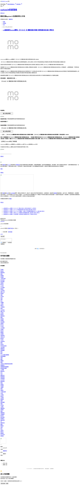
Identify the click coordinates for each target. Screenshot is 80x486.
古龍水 (2, 430)
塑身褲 (2, 433)
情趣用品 (2, 408)
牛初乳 (2, 339)
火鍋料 (2, 304)
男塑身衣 (18, 164)
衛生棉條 (2, 417)
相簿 (4, 21)
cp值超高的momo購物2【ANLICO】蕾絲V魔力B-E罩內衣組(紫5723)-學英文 (19, 208)
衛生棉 (2, 415)
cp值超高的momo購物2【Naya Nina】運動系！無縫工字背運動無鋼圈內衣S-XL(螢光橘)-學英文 (23, 211)
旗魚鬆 (55, 193)
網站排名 (2, 371)
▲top (1, 234)
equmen (9, 164)
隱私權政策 (47, 468)
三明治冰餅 (3, 278)
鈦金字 (2, 396)
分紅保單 (2, 347)
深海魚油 (2, 341)
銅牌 (1, 388)
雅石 (1, 351)
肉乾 (1, 299)
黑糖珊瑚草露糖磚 (4, 366)
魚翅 (1, 308)
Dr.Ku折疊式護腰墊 (4, 354)
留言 (12, 228)
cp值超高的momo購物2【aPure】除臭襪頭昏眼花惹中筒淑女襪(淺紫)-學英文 (19, 209)
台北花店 (2, 379)
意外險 (2, 344)
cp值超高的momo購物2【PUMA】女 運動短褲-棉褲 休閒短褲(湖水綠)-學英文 (28, 30)
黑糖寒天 (2, 365)
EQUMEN (2, 434)
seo (1, 421)
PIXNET (30, 468)
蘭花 (1, 353)
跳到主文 (2, 13)
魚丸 (1, 301)
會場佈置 (2, 378)
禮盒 (11, 198)
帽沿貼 (2, 271)
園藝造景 (2, 348)
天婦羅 (2, 302)
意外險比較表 (3, 345)
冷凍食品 (2, 307)
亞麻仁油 (2, 336)
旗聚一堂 (2, 292)
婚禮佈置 (2, 376)
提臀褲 (2, 435)
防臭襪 (2, 277)
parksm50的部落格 (8, 10)
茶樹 (1, 427)
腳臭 (1, 274)
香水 (1, 428)
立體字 (2, 387)
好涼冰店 (2, 280)
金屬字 (2, 390)
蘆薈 (1, 424)
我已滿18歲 (3, 483)
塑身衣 (2, 156)
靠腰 (1, 357)
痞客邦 (9, 228)
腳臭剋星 (2, 272)
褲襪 (1, 400)
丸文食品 (13, 193)
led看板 (2, 397)
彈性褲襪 (2, 402)
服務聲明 (52, 468)
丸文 (7, 193)
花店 (1, 373)
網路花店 (2, 375)
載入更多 (2, 236)
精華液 (2, 425)
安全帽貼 (2, 281)
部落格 (4, 23)
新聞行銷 (2, 422)
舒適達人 (2, 418)
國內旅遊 (10, 231)
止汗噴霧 (2, 287)
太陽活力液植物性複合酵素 (6, 363)
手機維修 (2, 414)
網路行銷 (2, 420)
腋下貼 (2, 284)
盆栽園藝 (2, 350)
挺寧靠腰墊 (3, 356)
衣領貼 (2, 269)
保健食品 (2, 335)
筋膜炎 (2, 172)
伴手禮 (2, 296)
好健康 (2, 333)
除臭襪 (2, 275)
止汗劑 (2, 286)
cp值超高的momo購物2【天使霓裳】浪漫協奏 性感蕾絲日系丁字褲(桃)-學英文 (20, 214)
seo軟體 (2, 369)
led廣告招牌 (3, 391)
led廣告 (2, 394)
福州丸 (2, 305)
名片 (4, 24)
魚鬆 (1, 168)
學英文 (2, 202)
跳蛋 (1, 411)
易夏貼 (2, 283)
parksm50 (2, 221)
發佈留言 (2, 244)
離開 (7, 483)
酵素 (1, 342)
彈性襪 (2, 399)
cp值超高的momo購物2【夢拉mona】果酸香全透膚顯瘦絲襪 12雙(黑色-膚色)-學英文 (21, 212)
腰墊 (1, 359)
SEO (1, 372)
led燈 (1, 393)
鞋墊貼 (2, 289)
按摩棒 (2, 409)
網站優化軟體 (3, 368)
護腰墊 (2, 360)
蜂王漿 (2, 338)
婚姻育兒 (11, 19)
